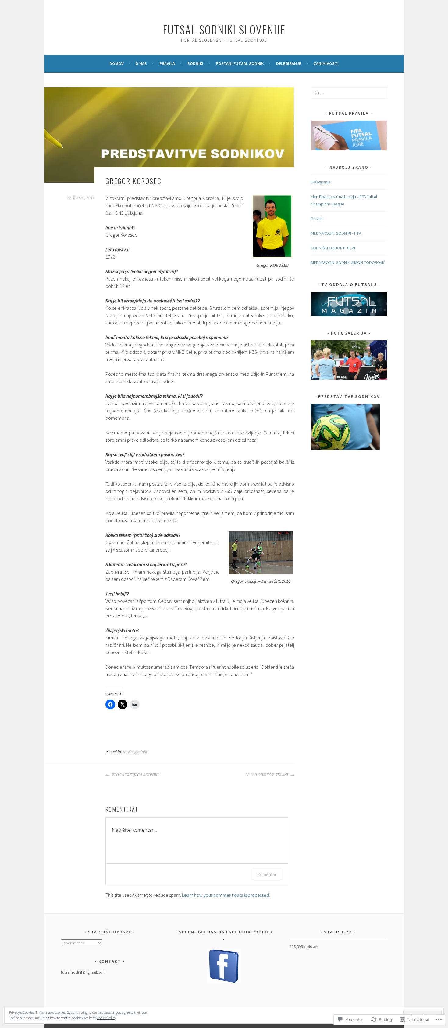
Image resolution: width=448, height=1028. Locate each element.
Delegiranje (288, 63)
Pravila (167, 63)
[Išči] (349, 93)
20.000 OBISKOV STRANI (267, 775)
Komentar (267, 874)
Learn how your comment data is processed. (226, 895)
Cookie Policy (106, 1017)
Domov (116, 63)
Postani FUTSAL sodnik (240, 63)
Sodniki (195, 63)
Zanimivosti (326, 63)
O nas (141, 63)
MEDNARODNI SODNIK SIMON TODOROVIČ (348, 262)
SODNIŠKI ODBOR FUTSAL (333, 248)
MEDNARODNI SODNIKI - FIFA (336, 233)
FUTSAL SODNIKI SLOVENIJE (224, 29)
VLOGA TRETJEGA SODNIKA (135, 775)
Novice (128, 752)
